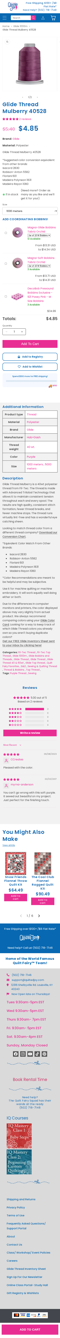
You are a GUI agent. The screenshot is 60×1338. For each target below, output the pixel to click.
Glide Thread (21, 659)
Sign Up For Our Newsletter (24, 1277)
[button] (53, 18)
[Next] (39, 916)
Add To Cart (30, 344)
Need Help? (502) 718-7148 (40, 10)
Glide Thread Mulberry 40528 (19, 29)
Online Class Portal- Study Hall (27, 1285)
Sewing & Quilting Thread (42, 666)
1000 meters (35, 464)
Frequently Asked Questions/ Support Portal (26, 1226)
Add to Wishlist (30, 367)
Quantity (7, 325)
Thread (31, 414)
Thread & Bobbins (14, 669)
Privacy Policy (16, 1207)
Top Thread (33, 669)
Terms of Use (15, 1215)
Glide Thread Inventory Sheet (26, 1269)
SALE (23, 666)
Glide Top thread (35, 662)
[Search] (33, 17)
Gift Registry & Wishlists (23, 1293)
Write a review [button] (30, 733)
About (11, 1236)
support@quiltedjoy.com (28, 980)
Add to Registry (30, 357)
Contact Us (14, 1245)
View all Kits (8, 845)
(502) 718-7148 (22, 975)
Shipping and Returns (21, 1199)
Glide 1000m (20, 26)
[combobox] (21, 17)
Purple (31, 457)
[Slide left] (22, 97)
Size (4, 204)
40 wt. (31, 447)
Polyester (33, 422)
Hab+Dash (33, 437)
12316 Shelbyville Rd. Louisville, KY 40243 (32, 987)
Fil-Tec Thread (26, 652)
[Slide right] (37, 97)
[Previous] (21, 916)
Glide (16, 139)
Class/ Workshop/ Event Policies (28, 1253)
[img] (11, 754)
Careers (12, 1261)
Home (6, 26)
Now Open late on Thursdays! (31, 994)
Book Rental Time (30, 1079)
